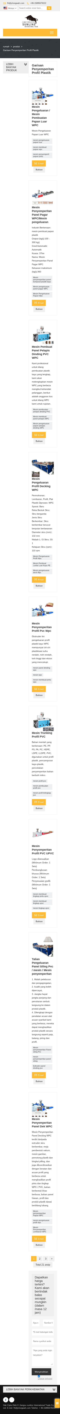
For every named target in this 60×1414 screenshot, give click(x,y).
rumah (6, 46)
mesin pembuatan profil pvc (40, 787)
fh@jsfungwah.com (15, 3)
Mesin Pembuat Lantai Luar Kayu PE (41, 564)
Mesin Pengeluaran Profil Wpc (41, 557)
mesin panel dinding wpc (41, 669)
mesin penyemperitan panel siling (42, 1059)
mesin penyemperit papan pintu (41, 155)
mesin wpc (37, 675)
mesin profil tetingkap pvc (42, 794)
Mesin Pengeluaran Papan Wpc (41, 295)
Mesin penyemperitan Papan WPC (39, 1213)
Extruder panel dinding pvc (39, 1067)
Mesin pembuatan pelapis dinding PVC (41, 410)
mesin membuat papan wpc (39, 148)
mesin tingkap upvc (41, 908)
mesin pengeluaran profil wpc (41, 1221)
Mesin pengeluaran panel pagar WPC (41, 288)
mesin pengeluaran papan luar (41, 141)
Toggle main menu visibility (52, 32)
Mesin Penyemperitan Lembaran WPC (39, 1229)
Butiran (39, 169)
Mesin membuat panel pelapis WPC (41, 418)
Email (38, 163)
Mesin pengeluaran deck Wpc (41, 571)
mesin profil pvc (39, 781)
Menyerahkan (41, 1372)
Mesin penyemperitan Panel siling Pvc (42, 1050)
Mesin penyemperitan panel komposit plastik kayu (42, 279)
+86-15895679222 (38, 3)
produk (16, 46)
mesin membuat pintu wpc (42, 681)
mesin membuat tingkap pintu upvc (40, 895)
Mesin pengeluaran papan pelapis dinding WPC (41, 426)
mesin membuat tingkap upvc (39, 902)
